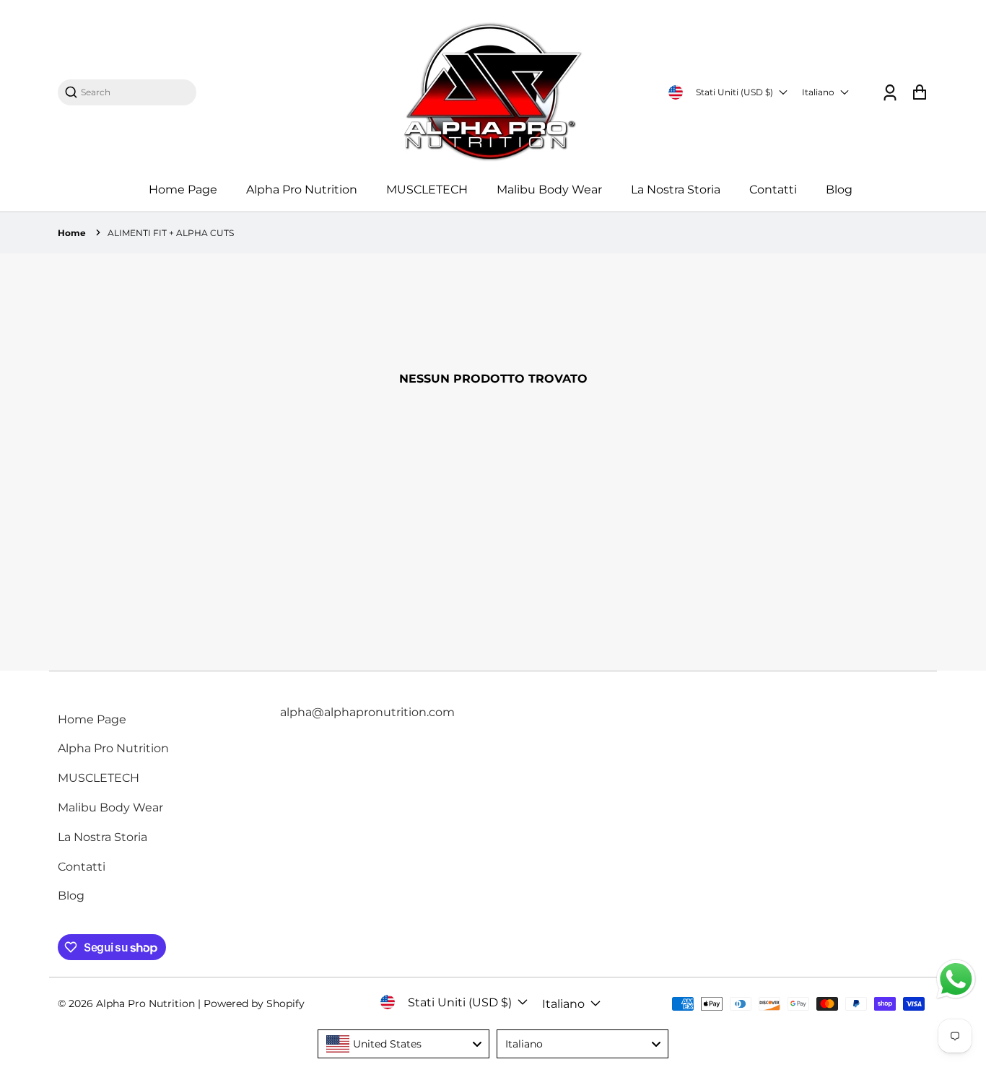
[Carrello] (919, 92)
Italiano (818, 92)
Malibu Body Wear (549, 189)
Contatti (773, 189)
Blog (839, 189)
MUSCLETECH (427, 189)
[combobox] (134, 92)
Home (72, 232)
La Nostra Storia (675, 189)
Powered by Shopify (254, 1003)
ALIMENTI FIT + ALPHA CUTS (171, 232)
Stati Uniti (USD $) (734, 92)
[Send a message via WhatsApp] (956, 979)
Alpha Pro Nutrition (301, 189)
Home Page (183, 189)
